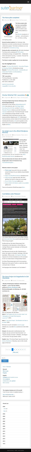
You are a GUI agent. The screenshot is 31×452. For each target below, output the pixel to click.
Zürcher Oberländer (12, 287)
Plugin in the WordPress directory (12, 175)
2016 (4, 436)
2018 (4, 431)
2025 (4, 414)
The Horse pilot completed (10, 17)
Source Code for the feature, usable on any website (17, 183)
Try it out (5, 394)
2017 (4, 433)
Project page (8, 170)
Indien (13, 108)
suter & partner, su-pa (10, 377)
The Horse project (23, 20)
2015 (4, 438)
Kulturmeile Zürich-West (9, 239)
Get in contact (6, 382)
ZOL (15, 326)
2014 (4, 441)
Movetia (19, 34)
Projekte (5, 373)
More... (9, 124)
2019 (4, 428)
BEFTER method (19, 52)
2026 (5, 409)
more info (11, 394)
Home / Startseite (7, 366)
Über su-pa (5, 371)
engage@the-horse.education (9, 86)
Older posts (15, 352)
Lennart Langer (20, 325)
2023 (4, 418)
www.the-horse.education (8, 84)
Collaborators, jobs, (9, 381)
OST (19, 117)
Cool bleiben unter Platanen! (11, 194)
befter (3, 113)
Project (17, 20)
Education (13, 20)
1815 (4, 443)
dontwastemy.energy (14, 47)
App (13, 196)
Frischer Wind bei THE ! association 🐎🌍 (15, 95)
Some (6, 379)
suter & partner (21, 450)
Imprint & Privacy (10, 450)
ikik (15, 121)
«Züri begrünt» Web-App (20, 255)
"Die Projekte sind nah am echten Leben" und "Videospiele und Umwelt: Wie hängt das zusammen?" (14, 316)
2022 (4, 421)
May (4, 411)
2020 (4, 426)
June (5, 408)
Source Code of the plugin (11, 181)
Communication (17, 196)
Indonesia (4, 111)
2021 (4, 423)
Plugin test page (8, 177)
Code (14, 135)
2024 (4, 416)
